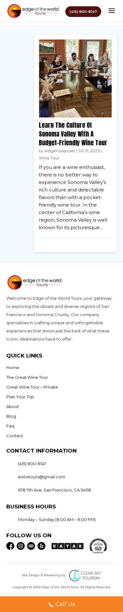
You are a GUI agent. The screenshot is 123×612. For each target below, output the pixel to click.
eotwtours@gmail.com (41, 476)
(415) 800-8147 (83, 11)
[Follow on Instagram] (21, 546)
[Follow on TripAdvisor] (31, 546)
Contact (14, 435)
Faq (10, 425)
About (12, 406)
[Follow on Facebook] (10, 546)
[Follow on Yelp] (41, 546)
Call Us (65, 604)
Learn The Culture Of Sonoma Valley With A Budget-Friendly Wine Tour (73, 134)
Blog (11, 416)
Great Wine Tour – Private (32, 386)
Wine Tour (49, 157)
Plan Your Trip (20, 396)
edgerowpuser (59, 150)
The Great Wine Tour (27, 377)
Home (12, 367)
